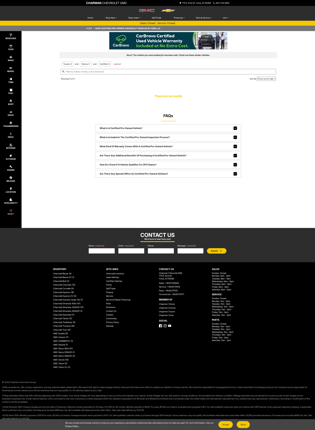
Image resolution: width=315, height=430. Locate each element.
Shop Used (133, 18)
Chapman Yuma (166, 315)
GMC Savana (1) (60, 344)
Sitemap (110, 326)
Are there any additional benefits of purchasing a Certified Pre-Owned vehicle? (143, 155)
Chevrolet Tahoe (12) (62, 318)
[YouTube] (170, 326)
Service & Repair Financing (118, 299)
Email (126, 245)
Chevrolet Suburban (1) (63, 315)
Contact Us (111, 311)
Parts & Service (203, 18)
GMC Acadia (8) (60, 333)
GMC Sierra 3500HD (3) (64, 356)
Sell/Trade (156, 18)
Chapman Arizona (167, 308)
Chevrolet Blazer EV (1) (63, 277)
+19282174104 (173, 287)
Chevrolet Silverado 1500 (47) (66, 303)
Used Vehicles (112, 277)
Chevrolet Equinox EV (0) (64, 296)
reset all (117, 64)
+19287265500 (172, 283)
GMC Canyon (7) (61, 337)
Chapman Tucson (167, 311)
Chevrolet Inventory (115, 273)
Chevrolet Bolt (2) (61, 281)
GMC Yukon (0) (60, 363)
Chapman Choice (167, 304)
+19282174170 (171, 290)
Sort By (253, 79)
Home (90, 18)
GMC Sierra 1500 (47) (63, 348)
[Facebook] (160, 326)
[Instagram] (165, 326)
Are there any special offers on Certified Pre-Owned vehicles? (134, 173)
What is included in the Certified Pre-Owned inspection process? (135, 137)
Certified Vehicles (114, 281)
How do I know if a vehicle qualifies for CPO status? (128, 164)
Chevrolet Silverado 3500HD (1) (67, 311)
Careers (109, 315)
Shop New (110, 18)
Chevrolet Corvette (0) (63, 288)
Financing (178, 18)
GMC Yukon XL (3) (61, 367)
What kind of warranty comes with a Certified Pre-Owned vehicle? (136, 146)
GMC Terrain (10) (61, 359)
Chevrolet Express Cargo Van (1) (68, 299)
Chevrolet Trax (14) (62, 330)
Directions (110, 307)
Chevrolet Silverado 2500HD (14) (68, 307)
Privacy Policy (112, 322)
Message (186, 245)
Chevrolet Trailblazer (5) (64, 322)
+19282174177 (177, 294)
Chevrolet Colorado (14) (64, 285)
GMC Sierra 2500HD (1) (64, 352)
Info (225, 18)
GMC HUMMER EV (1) (63, 341)
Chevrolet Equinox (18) (63, 292)
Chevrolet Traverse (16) (64, 326)
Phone (151, 245)
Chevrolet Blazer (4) (62, 273)
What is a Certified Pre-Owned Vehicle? (121, 128)
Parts (108, 303)
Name (96, 245)
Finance (109, 292)
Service (109, 296)
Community (111, 318)
